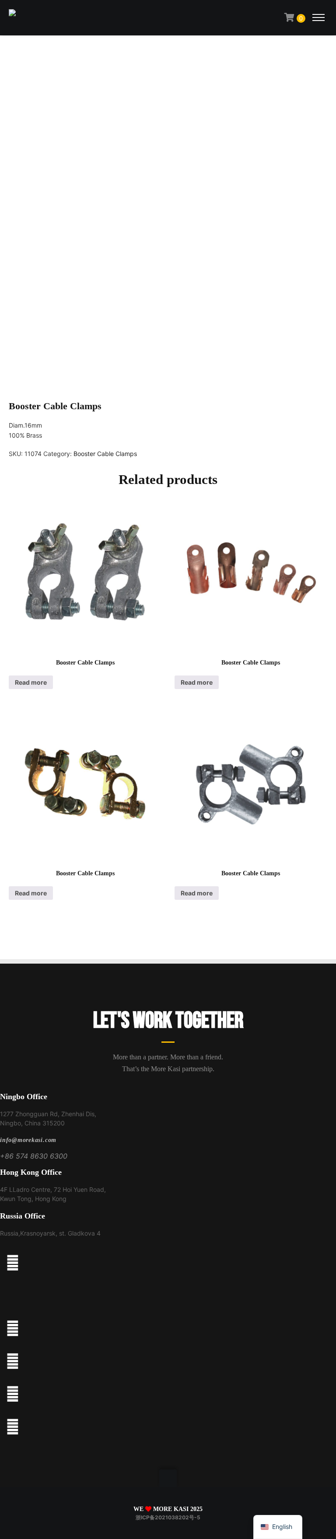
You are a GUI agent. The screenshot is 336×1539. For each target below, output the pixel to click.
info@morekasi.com (28, 1140)
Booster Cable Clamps (105, 453)
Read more (31, 682)
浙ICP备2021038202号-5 (168, 1517)
